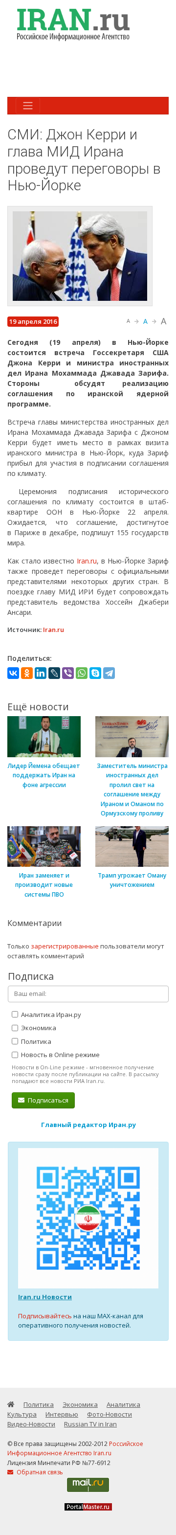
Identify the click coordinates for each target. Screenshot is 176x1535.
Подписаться (47, 1100)
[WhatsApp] (82, 673)
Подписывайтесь (45, 1315)
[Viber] (68, 673)
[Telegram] (109, 673)
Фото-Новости (109, 1414)
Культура (22, 1414)
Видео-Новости (31, 1424)
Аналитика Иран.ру (50, 1014)
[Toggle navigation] (28, 105)
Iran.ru (87, 560)
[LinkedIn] (40, 673)
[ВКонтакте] (13, 673)
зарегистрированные (65, 946)
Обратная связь (39, 1472)
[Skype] (95, 673)
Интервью (61, 1414)
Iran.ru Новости (45, 1296)
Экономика (38, 1027)
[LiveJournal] (54, 673)
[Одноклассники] (27, 673)
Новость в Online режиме (60, 1054)
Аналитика (123, 1404)
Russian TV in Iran (90, 1424)
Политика (35, 1041)
